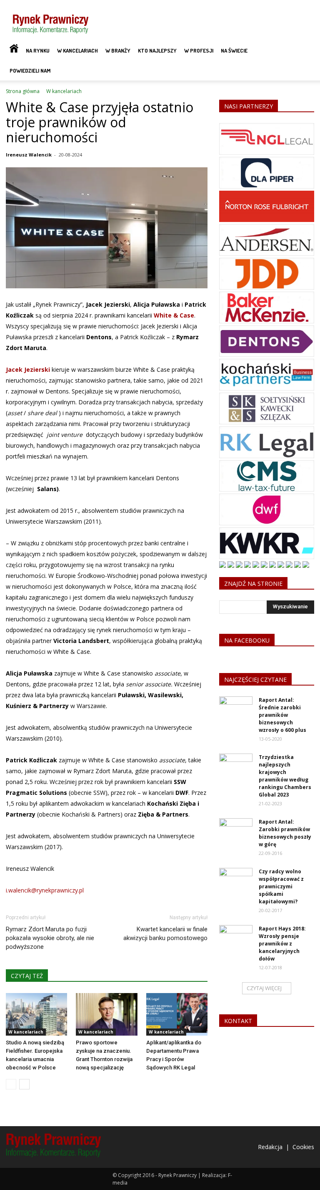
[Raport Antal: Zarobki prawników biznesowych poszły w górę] (235, 830)
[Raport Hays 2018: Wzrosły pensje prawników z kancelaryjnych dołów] (235, 936)
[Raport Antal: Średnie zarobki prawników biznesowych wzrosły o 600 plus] (235, 708)
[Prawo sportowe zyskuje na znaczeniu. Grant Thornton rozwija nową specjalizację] (106, 1014)
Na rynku (38, 50)
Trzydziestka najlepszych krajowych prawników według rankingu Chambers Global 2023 (285, 776)
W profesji (198, 50)
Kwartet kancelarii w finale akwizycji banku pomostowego (165, 933)
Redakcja (270, 1147)
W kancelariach (77, 50)
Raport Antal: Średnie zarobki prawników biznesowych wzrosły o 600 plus (282, 715)
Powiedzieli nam (30, 70)
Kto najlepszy (157, 50)
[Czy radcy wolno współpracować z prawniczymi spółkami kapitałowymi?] (235, 879)
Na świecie (234, 50)
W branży (117, 50)
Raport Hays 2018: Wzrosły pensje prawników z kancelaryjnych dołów (282, 943)
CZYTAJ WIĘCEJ (264, 988)
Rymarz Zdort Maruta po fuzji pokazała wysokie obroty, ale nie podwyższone (50, 937)
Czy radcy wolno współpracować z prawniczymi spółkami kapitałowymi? (281, 886)
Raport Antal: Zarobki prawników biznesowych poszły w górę (285, 833)
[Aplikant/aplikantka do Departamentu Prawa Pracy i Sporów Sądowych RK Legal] (177, 1014)
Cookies (303, 1147)
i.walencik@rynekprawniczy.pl (45, 890)
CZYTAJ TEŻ (27, 976)
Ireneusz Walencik (29, 154)
